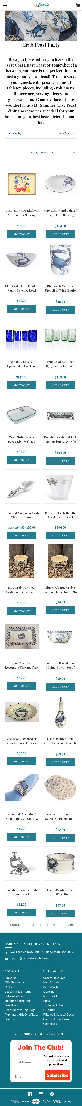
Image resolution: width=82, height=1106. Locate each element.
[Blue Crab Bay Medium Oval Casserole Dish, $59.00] (22, 712)
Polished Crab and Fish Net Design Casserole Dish (60, 441)
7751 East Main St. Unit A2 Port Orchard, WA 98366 (41, 952)
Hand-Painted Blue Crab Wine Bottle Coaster (60, 894)
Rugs (46, 1001)
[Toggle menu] (5, 5)
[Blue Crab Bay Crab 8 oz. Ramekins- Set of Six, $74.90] (60, 561)
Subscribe (57, 1075)
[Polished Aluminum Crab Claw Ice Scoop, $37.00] (22, 486)
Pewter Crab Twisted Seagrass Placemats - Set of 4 (60, 818)
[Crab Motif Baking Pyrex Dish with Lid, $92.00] (22, 411)
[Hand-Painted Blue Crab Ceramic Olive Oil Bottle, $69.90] (60, 712)
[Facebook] (30, 1094)
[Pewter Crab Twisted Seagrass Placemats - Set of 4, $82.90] (60, 788)
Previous (14, 924)
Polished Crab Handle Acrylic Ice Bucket (60, 515)
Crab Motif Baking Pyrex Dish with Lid (21, 439)
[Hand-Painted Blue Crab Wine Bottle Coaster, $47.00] (60, 863)
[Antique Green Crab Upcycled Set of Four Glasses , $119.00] (60, 335)
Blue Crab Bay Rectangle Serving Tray (21, 665)
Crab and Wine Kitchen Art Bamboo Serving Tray (22, 215)
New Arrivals (51, 982)
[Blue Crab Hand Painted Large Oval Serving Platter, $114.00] (60, 184)
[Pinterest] (52, 1094)
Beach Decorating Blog (20, 1010)
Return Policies (15, 996)
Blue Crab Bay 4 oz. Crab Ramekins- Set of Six (21, 592)
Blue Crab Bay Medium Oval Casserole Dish (22, 741)
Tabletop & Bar (53, 1005)
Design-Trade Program (19, 991)
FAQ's (8, 987)
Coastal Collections (56, 1019)
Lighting (49, 991)
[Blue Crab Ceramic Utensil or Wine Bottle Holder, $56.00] (60, 260)
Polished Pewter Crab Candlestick (21, 892)
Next (70, 924)
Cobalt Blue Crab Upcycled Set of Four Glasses (21, 366)
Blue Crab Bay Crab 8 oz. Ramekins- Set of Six (60, 590)
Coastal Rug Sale (54, 978)
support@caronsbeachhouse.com (31, 958)
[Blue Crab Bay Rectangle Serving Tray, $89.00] (22, 637)
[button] (41, 133)
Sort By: (35, 152)
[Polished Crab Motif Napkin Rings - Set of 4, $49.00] (22, 788)
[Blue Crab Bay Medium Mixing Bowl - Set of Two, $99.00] (60, 637)
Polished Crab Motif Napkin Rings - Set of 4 (22, 816)
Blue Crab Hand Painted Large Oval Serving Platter (60, 215)
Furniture (49, 1010)
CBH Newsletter (15, 982)
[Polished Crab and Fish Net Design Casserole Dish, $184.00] (60, 411)
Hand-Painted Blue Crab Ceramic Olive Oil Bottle (60, 743)
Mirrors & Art (51, 996)
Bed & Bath (50, 987)
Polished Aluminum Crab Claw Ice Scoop (22, 515)
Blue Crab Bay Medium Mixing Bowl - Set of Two (60, 667)
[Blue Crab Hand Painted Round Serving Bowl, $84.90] (22, 260)
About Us (10, 978)
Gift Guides (50, 1024)
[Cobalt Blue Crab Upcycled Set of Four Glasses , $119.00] (22, 335)
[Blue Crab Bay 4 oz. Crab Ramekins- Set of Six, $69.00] (22, 561)
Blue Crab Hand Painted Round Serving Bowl (22, 288)
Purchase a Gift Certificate (22, 1014)
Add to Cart (21, 234)
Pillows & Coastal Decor (58, 1014)
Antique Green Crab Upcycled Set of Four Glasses (60, 366)
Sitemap (10, 1019)
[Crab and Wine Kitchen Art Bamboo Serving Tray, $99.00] (22, 184)
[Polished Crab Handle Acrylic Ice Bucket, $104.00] (60, 486)
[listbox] (58, 152)
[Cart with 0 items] (78, 5)
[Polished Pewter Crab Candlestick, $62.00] (22, 863)
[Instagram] (41, 1094)
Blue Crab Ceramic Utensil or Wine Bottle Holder (60, 290)
